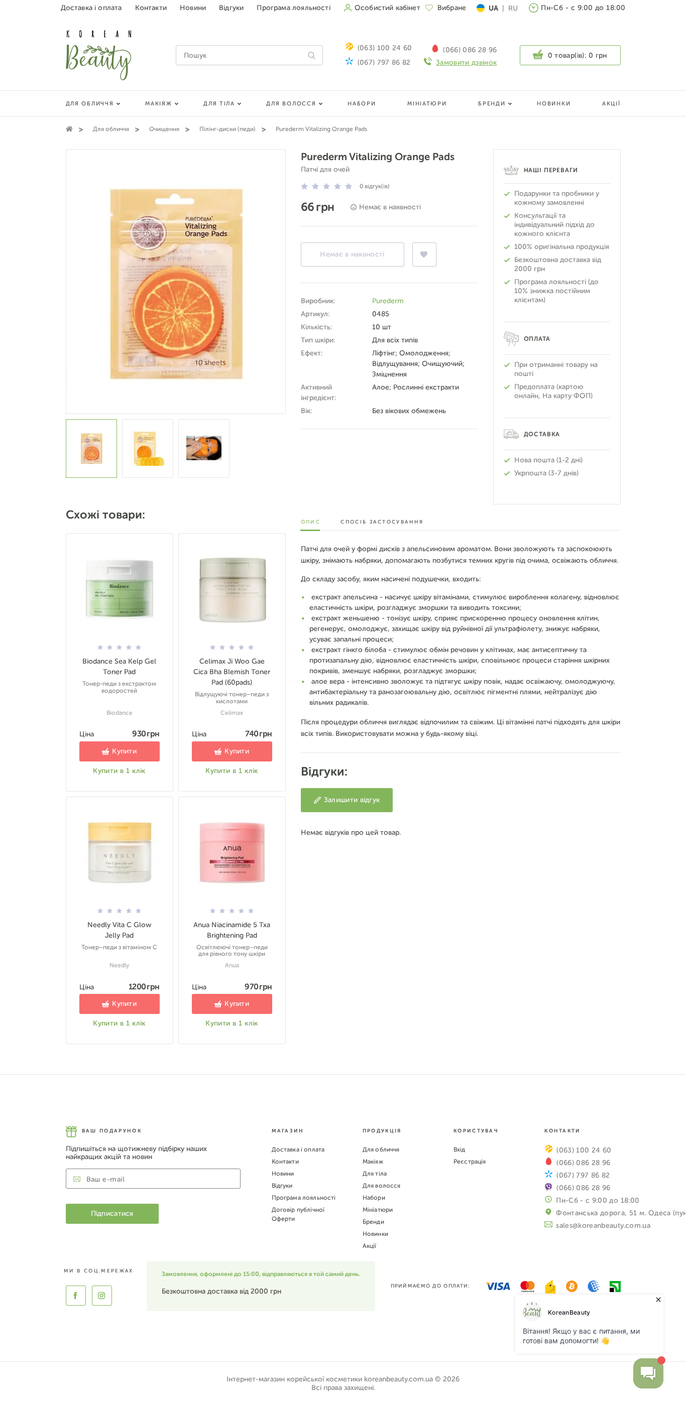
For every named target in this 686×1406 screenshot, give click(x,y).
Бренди (491, 103)
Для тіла (219, 103)
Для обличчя (90, 103)
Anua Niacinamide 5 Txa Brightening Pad (231, 930)
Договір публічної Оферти (298, 1214)
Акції (611, 103)
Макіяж (158, 103)
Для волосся (291, 103)
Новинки (553, 103)
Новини (193, 8)
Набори (362, 103)
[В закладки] (424, 254)
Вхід (459, 1149)
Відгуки (231, 8)
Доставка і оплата (91, 8)
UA (493, 8)
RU (513, 8)
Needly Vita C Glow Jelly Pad (119, 930)
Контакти (151, 8)
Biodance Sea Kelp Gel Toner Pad (119, 666)
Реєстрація (469, 1161)
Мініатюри (427, 103)
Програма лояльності (293, 8)
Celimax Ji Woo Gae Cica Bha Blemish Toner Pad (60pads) (231, 672)
